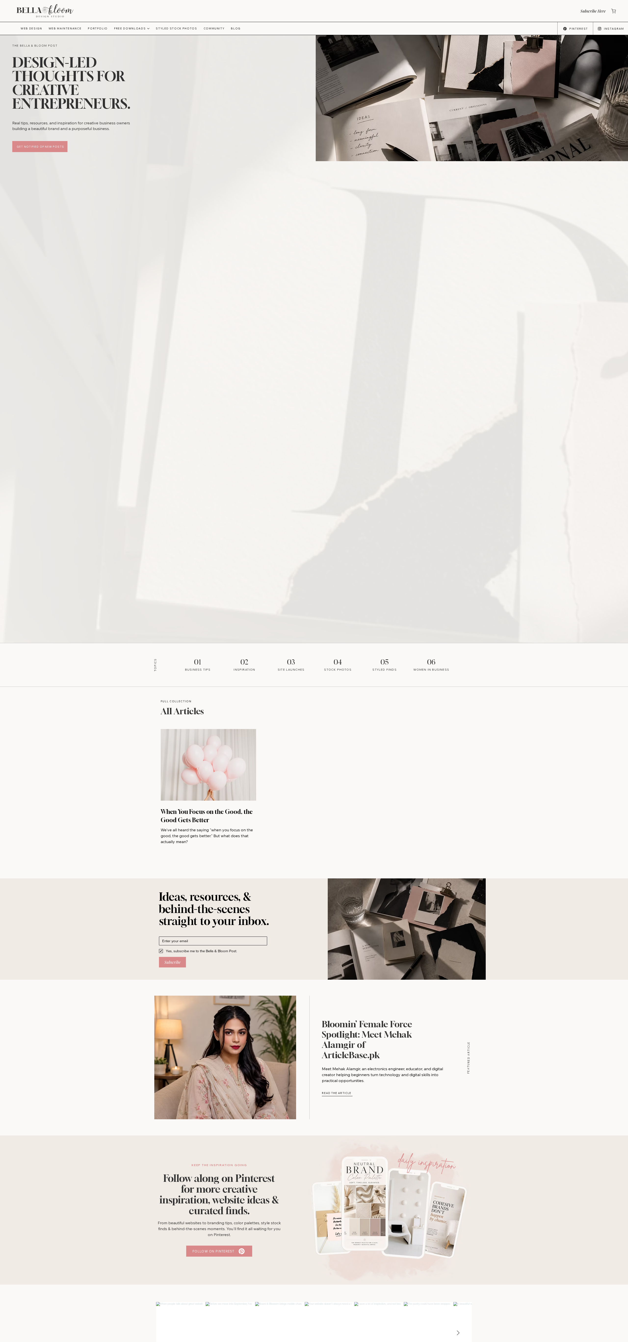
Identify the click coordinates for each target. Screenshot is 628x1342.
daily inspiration (427, 1162)
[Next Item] (458, 1333)
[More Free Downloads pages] (148, 28)
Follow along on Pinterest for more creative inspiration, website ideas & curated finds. (219, 1194)
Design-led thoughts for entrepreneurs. (71, 83)
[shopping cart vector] (613, 11)
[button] (592, 11)
